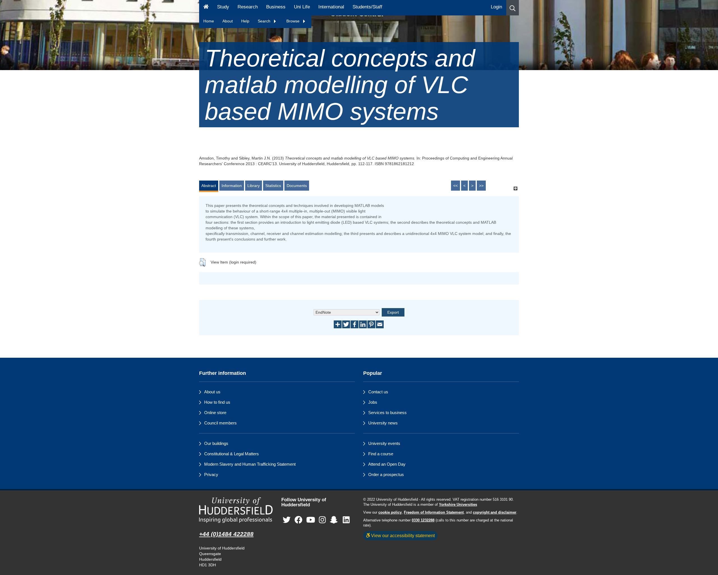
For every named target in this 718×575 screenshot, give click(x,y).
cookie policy (390, 512)
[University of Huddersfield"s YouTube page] (310, 520)
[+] (515, 188)
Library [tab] (253, 185)
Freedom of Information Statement (434, 512)
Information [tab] (232, 185)
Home (208, 21)
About (227, 21)
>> (481, 185)
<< (455, 185)
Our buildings (216, 443)
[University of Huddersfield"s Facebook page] (298, 520)
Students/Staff (367, 7)
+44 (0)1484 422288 (226, 534)
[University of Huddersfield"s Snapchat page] (335, 520)
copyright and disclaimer (494, 512)
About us (212, 391)
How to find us (217, 402)
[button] (512, 7)
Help (245, 21)
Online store (215, 412)
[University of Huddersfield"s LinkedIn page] (346, 520)
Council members (220, 423)
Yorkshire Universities (458, 505)
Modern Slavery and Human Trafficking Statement (250, 464)
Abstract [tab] (208, 185)
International (331, 7)
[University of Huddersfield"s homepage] (236, 510)
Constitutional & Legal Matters (231, 453)
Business (276, 7)
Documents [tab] (297, 185)
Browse (293, 21)
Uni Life (302, 7)
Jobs (372, 402)
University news (383, 423)
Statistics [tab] (273, 185)
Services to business (387, 412)
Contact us (378, 391)
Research (248, 7)
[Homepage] (206, 7)
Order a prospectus (386, 474)
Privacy (211, 474)
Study (223, 7)
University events (384, 443)
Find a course (380, 453)
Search (264, 21)
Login (496, 7)
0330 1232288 (423, 520)
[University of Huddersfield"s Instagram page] (322, 520)
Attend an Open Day (387, 464)
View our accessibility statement (402, 535)
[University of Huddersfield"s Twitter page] (287, 520)
